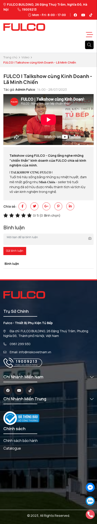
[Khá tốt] (24, 215)
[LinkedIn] (70, 206)
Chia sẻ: (9, 206)
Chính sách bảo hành (20, 440)
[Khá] (18, 215)
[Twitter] (34, 206)
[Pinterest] (58, 206)
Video (25, 57)
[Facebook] (22, 206)
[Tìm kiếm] (89, 45)
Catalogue (12, 448)
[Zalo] (90, 500)
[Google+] (46, 206)
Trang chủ (10, 57)
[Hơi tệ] (12, 215)
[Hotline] (90, 514)
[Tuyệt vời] (30, 215)
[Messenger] (90, 487)
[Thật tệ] (6, 215)
